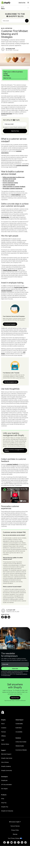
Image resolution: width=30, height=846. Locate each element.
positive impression (6, 113)
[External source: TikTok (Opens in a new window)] (18, 842)
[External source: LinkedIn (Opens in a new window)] (22, 842)
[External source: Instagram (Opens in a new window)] (15, 842)
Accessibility (19, 732)
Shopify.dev (4, 780)
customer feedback (12, 464)
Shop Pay (3, 802)
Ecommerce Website (21, 750)
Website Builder (20, 746)
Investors (3, 727)
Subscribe (15, 668)
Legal (2, 740)
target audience (15, 194)
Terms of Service (15, 826)
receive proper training (20, 287)
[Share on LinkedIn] (9, 617)
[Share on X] (5, 617)
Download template (10, 324)
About (3, 723)
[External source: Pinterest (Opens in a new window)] (25, 842)
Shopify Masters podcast (10, 270)
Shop (2, 798)
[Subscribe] (27, 20)
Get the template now (11, 382)
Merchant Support (6, 754)
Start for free (22, 2)
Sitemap (15, 834)
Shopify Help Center (6, 758)
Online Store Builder (21, 742)
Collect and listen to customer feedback (14, 186)
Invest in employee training (10, 182)
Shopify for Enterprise (7, 811)
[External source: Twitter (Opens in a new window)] (8, 842)
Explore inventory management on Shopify (14, 450)
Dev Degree (4, 788)
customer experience (22, 165)
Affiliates (3, 736)
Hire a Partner (5, 762)
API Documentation (6, 784)
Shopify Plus (4, 806)
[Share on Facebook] (2, 617)
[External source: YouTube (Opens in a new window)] (11, 842)
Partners (3, 732)
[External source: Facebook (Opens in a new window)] (4, 842)
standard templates (6, 290)
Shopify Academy (6, 766)
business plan (5, 217)
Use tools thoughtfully (9, 184)
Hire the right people (8, 181)
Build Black (19, 727)
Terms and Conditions (21, 674)
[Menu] (28, 2)
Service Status (5, 744)
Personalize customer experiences (12, 188)
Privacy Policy (6, 675)
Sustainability (19, 723)
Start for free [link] (15, 131)
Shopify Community (6, 770)
